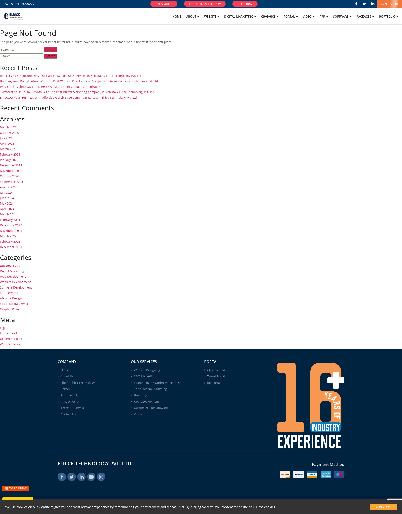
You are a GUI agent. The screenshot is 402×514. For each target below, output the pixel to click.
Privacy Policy (70, 401)
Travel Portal (216, 376)
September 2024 (11, 182)
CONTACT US (389, 4)
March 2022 (8, 236)
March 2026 (8, 127)
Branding (140, 395)
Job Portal (214, 383)
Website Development (15, 282)
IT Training (245, 4)
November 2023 (11, 231)
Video (307, 16)
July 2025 (6, 138)
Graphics (268, 16)
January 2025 (9, 160)
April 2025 (7, 144)
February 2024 (10, 220)
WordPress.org (10, 344)
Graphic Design (11, 309)
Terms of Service (73, 408)
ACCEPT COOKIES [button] (383, 507)
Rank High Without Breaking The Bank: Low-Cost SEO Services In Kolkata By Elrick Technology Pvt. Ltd (70, 76)
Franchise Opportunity (205, 4)
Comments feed (11, 339)
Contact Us (68, 414)
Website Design (11, 298)
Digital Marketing (239, 16)
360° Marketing (144, 376)
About (191, 16)
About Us (67, 376)
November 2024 (11, 171)
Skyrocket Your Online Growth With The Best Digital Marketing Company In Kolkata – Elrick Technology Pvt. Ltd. (77, 92)
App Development (146, 401)
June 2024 (7, 198)
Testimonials (70, 395)
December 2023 (11, 225)
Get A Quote (163, 4)
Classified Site (217, 370)
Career (65, 389)
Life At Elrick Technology (78, 383)
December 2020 (11, 247)
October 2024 (9, 176)
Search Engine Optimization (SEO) (157, 383)
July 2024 (6, 193)
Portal (289, 16)
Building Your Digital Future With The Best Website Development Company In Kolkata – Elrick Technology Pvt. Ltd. (79, 81)
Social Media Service (14, 304)
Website (210, 16)
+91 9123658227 (22, 3)
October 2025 (9, 133)
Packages (364, 16)
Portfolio (387, 16)
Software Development (16, 287)
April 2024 (7, 209)
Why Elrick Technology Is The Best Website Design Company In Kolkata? (50, 87)
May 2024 (6, 203)
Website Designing (147, 370)
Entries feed (8, 333)
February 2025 (10, 154)
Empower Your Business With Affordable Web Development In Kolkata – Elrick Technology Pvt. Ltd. (69, 97)
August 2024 (8, 187)
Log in (4, 328)
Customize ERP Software (151, 408)
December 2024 (11, 165)
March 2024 (8, 214)
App (323, 16)
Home (176, 16)
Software (341, 16)
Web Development (13, 276)
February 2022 (10, 241)
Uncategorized (10, 266)
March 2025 (8, 149)
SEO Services (9, 293)
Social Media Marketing (150, 389)
